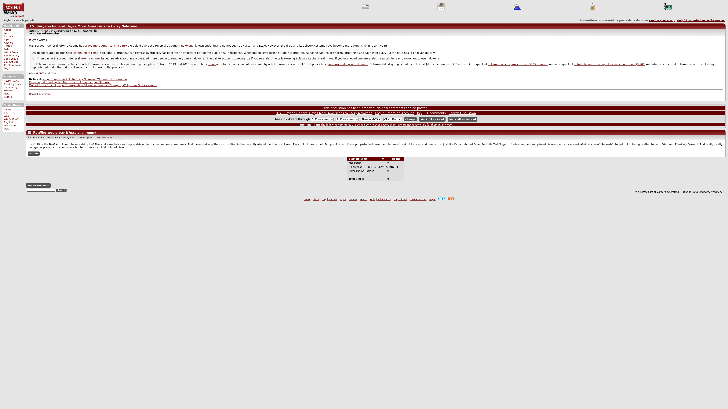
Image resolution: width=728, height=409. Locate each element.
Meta (6, 93)
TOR (6, 128)
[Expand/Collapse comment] (29, 132)
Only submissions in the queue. (701, 20)
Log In (7, 68)
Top (419, 113)
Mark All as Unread (462, 119)
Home (307, 199)
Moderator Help (38, 185)
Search (8, 46)
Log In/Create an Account (394, 113)
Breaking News (12, 84)
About (7, 30)
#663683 (106, 137)
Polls (6, 49)
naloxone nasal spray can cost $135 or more (518, 64)
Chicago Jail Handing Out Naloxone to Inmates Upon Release (69, 82)
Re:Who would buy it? (51, 132)
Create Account (13, 65)
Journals (8, 36)
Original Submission (40, 94)
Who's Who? (11, 119)
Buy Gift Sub (11, 62)
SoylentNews (13, 10)
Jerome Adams (90, 58)
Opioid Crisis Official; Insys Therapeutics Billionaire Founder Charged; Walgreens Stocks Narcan (93, 85)
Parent (33, 153)
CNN (53, 73)
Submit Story (11, 55)
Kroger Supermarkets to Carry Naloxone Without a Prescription (85, 79)
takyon (33, 39)
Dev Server (10, 125)
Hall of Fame (11, 52)
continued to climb (85, 52)
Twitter (8, 109)
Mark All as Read (432, 119)
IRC (6, 113)
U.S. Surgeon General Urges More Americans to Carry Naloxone (82, 26)
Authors (8, 42)
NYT (41, 73)
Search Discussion (462, 113)
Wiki (6, 116)
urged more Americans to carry (106, 45)
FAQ (6, 33)
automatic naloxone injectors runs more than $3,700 (609, 64)
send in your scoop (662, 20)
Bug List (8, 122)
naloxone (187, 45)
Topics (7, 39)
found (212, 64)
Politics (8, 97)
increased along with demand (348, 64)
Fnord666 (45, 31)
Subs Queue (11, 59)
